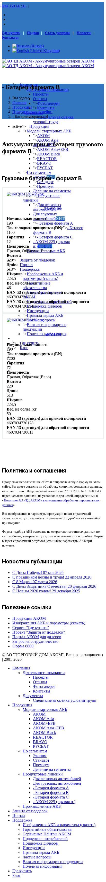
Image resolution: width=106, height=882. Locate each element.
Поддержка (30, 269)
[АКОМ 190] (25, 320)
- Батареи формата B (51, 792)
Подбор (33, 33)
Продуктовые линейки (43, 774)
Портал (26, 264)
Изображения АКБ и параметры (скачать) (43, 276)
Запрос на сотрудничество (35, 641)
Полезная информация (42, 866)
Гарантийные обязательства (36, 285)
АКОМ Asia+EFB (52, 149)
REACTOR (47, 158)
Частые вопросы (37, 857)
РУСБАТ (45, 168)
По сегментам (39, 172)
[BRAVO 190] (25, 194)
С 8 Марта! (34, 582)
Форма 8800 (22, 646)
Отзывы (40, 99)
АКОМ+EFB (44, 723)
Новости (84, 33)
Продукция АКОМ (29, 618)
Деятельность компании (44, 672)
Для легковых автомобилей (57, 778)
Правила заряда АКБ (45, 315)
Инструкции (38, 311)
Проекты (41, 94)
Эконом (40, 755)
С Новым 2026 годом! (46, 591)
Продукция (39, 126)
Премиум (45, 186)
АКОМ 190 (53, 335)
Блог (24, 347)
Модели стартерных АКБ (49, 131)
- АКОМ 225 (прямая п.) (51, 243)
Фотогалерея (48, 103)
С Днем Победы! (38, 572)
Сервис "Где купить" (30, 627)
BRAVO (44, 163)
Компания (21, 668)
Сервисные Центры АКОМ (47, 834)
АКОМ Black (48, 154)
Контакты (10, 37)
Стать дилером (57, 33)
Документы (33, 696)
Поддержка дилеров (44, 306)
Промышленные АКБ (42, 806)
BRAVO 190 (53, 209)
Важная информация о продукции (53, 861)
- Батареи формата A (55, 223)
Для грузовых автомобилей (49, 216)
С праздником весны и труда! (51, 577)
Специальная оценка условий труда (53, 119)
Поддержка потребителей (45, 838)
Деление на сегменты (52, 191)
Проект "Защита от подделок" (38, 632)
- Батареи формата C (55, 237)
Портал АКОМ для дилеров (36, 637)
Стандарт (45, 182)
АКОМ (43, 135)
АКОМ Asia (47, 140)
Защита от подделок (37, 260)
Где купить (11, 33)
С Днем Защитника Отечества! (54, 586)
